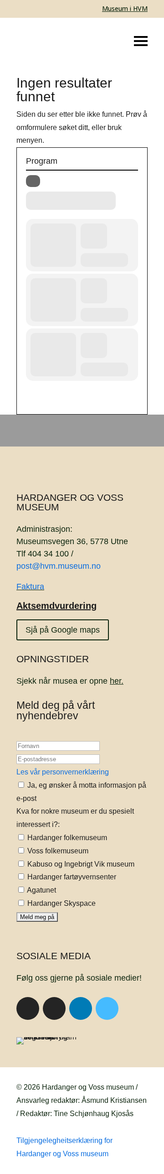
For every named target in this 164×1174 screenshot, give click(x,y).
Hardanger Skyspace (61, 903)
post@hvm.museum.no (58, 566)
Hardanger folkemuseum (66, 838)
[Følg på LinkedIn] (80, 1008)
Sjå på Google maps (63, 629)
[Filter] (33, 181)
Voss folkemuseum (57, 851)
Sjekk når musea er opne (69, 681)
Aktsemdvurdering (56, 606)
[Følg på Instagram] (54, 1008)
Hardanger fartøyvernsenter (71, 877)
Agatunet (41, 890)
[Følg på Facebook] (27, 1008)
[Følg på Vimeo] (107, 1008)
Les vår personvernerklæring (62, 772)
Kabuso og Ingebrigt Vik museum (80, 864)
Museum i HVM (125, 8)
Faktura (30, 586)
